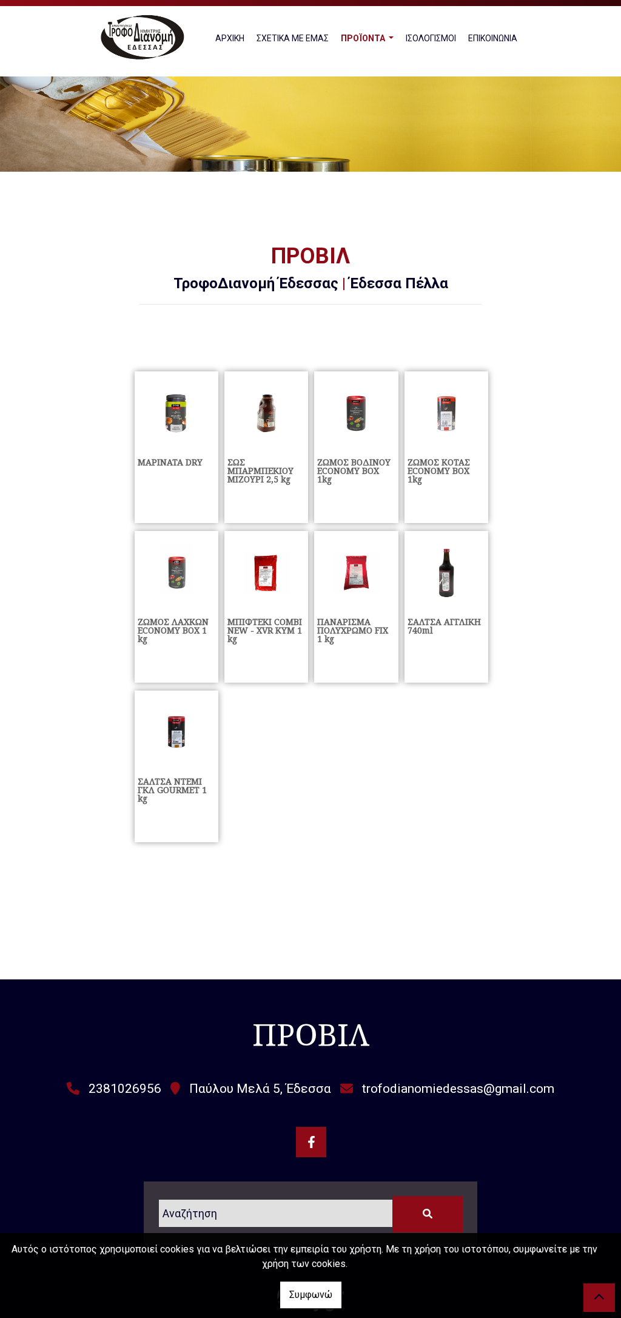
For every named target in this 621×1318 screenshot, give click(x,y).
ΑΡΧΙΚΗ (229, 38)
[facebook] (311, 1142)
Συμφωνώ (310, 1294)
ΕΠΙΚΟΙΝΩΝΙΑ (492, 38)
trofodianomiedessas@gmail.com (458, 1088)
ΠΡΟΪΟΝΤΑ (364, 38)
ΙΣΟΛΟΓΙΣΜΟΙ (431, 38)
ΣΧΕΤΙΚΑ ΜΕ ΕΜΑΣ (293, 38)
